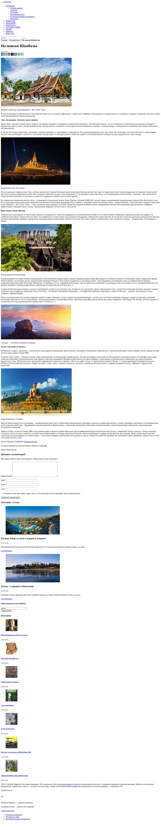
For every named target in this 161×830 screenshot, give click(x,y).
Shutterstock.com (30, 442)
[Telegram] (22, 54)
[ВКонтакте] (2, 54)
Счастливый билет (7, 705)
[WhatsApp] (18, 54)
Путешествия (14, 40)
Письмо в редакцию (14, 815)
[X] (12, 54)
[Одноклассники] (5, 54)
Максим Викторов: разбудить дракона (14, 635)
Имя (3, 480)
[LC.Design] (7, 792)
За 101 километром (7, 729)
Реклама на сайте (12, 817)
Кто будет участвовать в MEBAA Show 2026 (16, 752)
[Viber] (15, 54)
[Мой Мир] (9, 54)
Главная (4, 40)
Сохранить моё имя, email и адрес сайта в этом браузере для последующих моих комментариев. (42, 493)
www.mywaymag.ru (65, 784)
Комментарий (6, 476)
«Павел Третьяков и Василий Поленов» (14, 775)
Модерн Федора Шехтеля (10, 658)
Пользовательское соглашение (18, 819)
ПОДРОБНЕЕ (6, 551)
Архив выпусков (7, 811)
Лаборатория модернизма (10, 682)
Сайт (3, 489)
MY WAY (43, 446)
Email (4, 485)
